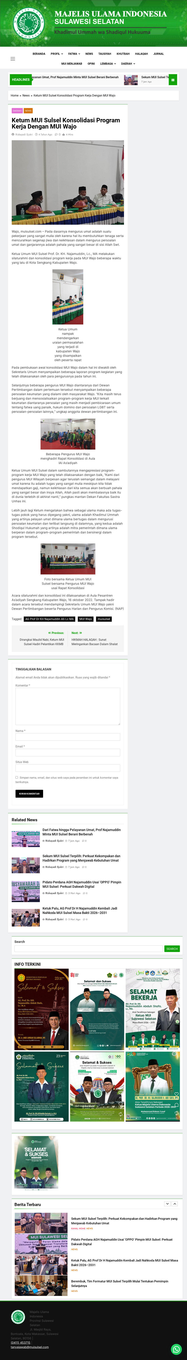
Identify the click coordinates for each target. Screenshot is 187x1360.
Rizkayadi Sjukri (24, 134)
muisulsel (104, 619)
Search (19, 942)
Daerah (126, 63)
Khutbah (123, 53)
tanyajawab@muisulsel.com (30, 1347)
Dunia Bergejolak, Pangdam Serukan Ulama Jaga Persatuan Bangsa (117, 1283)
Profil (55, 53)
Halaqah (141, 53)
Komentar (23, 685)
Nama (20, 731)
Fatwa (72, 53)
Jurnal (158, 53)
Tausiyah (104, 53)
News (89, 53)
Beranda (39, 53)
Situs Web (22, 762)
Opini (91, 63)
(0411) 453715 (20, 1342)
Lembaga (106, 63)
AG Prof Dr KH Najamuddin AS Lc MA (49, 619)
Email (20, 746)
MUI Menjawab (71, 63)
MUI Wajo (85, 619)
